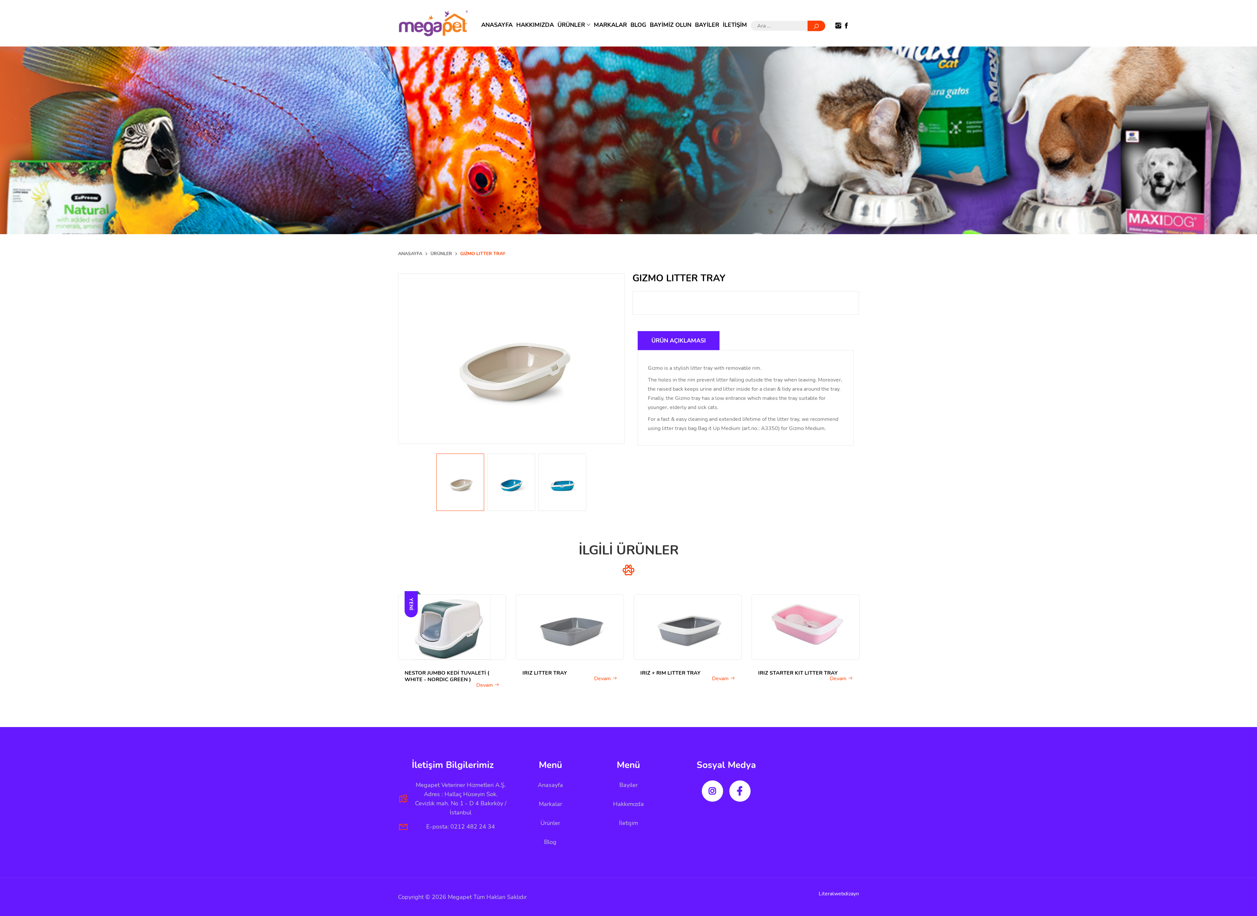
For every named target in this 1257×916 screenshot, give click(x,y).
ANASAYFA (497, 25)
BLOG (638, 25)
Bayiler (628, 785)
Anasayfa (550, 785)
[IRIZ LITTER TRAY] (570, 627)
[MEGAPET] (433, 23)
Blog (550, 842)
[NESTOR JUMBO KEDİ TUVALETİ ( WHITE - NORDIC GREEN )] (452, 627)
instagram (712, 791)
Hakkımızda (628, 804)
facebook (740, 791)
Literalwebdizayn (839, 893)
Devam (485, 685)
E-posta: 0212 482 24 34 (460, 827)
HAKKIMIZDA (535, 25)
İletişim (628, 823)
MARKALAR (610, 25)
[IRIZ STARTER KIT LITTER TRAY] (806, 627)
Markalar (550, 804)
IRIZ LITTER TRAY (544, 673)
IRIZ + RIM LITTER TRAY (670, 673)
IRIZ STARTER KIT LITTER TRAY (798, 673)
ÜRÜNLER (572, 25)
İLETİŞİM (735, 25)
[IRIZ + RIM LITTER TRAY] (688, 627)
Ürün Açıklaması (678, 341)
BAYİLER (707, 25)
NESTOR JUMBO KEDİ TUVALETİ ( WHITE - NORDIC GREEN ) (447, 676)
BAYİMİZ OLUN (670, 25)
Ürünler (550, 823)
